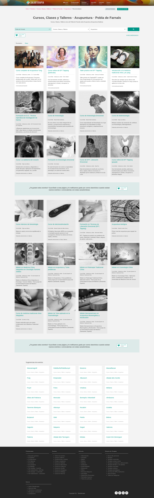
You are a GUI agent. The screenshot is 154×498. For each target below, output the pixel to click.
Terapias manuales (113, 466)
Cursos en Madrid (60, 463)
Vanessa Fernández (99, 74)
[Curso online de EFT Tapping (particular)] (61, 57)
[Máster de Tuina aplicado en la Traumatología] (61, 299)
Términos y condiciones (35, 490)
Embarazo (84, 464)
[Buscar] (133, 29)
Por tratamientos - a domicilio (36, 473)
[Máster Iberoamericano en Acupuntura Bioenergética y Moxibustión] (93, 299)
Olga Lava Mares (121, 119)
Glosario (101, 3)
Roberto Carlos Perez (122, 228)
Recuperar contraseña (34, 492)
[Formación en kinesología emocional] (61, 146)
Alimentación (84, 455)
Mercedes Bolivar (99, 232)
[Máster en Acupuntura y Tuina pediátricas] (61, 253)
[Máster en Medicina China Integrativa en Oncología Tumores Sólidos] (29, 253)
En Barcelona (32, 459)
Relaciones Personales (87, 475)
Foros (108, 3)
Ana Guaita (56, 163)
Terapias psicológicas (114, 470)
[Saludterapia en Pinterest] (126, 492)
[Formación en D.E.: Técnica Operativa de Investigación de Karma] (29, 102)
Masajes (110, 457)
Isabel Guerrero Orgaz (132, 76)
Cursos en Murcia (60, 473)
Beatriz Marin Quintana (59, 119)
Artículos (93, 3)
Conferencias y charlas (61, 459)
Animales (83, 457)
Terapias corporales (113, 459)
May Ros (97, 166)
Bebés (83, 459)
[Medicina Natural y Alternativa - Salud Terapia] (35, 3)
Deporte (83, 463)
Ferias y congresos (60, 461)
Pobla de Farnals (57, 9)
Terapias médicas (113, 468)
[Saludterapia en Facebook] (116, 492)
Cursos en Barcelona (61, 464)
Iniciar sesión (123, 9)
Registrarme (111, 9)
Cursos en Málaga (60, 471)
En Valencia (31, 461)
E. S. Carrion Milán (35, 74)
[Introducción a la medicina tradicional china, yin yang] (125, 57)
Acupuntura (67, 9)
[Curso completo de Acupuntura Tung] (29, 57)
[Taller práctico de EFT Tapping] (93, 57)
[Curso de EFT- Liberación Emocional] (93, 146)
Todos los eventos (60, 455)
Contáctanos (32, 493)
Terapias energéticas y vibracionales (118, 463)
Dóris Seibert (66, 76)
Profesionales (75, 3)
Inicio (27, 9)
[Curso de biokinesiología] (125, 102)
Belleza (83, 461)
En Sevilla (31, 463)
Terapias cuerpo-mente (114, 461)
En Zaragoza (32, 464)
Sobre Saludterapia (33, 486)
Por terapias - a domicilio (35, 471)
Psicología (84, 473)
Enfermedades (85, 466)
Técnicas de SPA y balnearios (116, 471)
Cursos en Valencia (60, 466)
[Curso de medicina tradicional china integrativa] (29, 299)
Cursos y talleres (59, 457)
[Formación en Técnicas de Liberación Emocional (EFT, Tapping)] (93, 210)
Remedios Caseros (86, 477)
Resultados (19, 43)
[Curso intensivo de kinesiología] (29, 210)
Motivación (84, 468)
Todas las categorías (113, 475)
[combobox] (33, 29)
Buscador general (33, 455)
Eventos (85, 3)
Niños (82, 470)
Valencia (62, 130)
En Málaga (31, 466)
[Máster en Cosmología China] (125, 253)
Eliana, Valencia (63, 239)
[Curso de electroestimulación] (61, 210)
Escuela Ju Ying (25, 319)
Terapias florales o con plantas (116, 464)
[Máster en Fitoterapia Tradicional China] (93, 253)
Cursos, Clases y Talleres (44, 9)
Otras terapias (112, 473)
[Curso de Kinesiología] (61, 102)
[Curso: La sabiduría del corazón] (29, 146)
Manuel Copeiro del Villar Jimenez (61, 228)
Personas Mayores (86, 471)
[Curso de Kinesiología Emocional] (93, 102)
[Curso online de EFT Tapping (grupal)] (125, 146)
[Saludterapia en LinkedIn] (123, 492)
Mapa (26, 43)
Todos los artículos (86, 479)
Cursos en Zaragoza (60, 470)
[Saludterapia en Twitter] (119, 492)
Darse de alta (32, 488)
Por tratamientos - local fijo (35, 470)
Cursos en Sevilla (60, 468)
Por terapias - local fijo (34, 468)
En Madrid (31, 457)
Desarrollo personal (113, 455)
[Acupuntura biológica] (125, 210)
